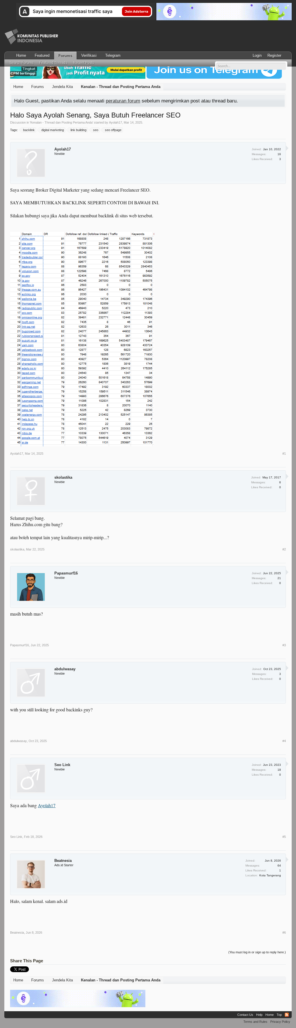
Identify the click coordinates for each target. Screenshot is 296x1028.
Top (279, 1014)
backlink (29, 130)
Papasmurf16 (66, 573)
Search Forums (22, 63)
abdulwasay (64, 669)
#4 (284, 741)
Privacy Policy (280, 1021)
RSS (287, 1015)
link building (78, 130)
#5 (284, 836)
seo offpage (113, 130)
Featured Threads (53, 63)
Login (257, 55)
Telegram (113, 55)
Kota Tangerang (270, 875)
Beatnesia (63, 860)
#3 (284, 645)
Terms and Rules (255, 1021)
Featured (42, 55)
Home (21, 55)
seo (95, 130)
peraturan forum (123, 101)
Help (259, 1014)
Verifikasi (89, 55)
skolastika (63, 477)
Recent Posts (83, 63)
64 (279, 865)
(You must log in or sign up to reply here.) (257, 952)
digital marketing (52, 130)
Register (274, 55)
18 (279, 769)
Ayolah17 (115, 122)
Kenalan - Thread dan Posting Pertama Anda (61, 122)
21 (279, 578)
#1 (284, 453)
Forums (65, 56)
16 (279, 154)
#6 (284, 932)
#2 (284, 549)
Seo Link (62, 765)
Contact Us (245, 1014)
